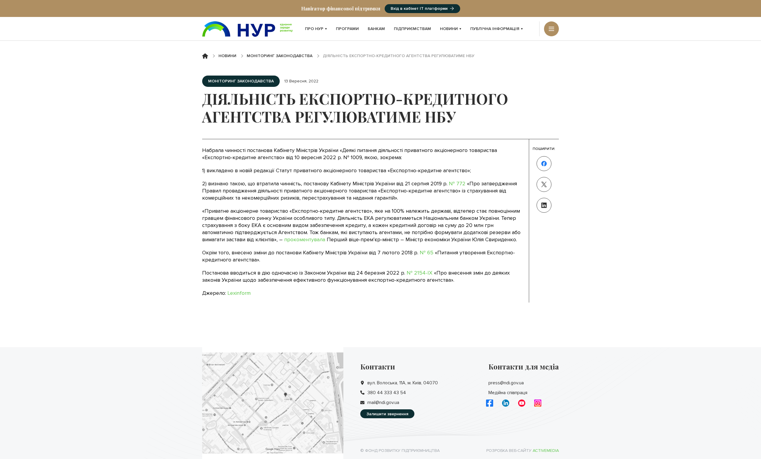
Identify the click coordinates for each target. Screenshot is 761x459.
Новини (449, 28)
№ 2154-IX (420, 273)
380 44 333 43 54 (386, 393)
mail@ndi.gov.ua (383, 402)
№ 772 (457, 183)
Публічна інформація (494, 28)
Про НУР (314, 28)
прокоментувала (304, 239)
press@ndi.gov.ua (506, 383)
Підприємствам (412, 28)
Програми (347, 28)
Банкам (376, 28)
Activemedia (546, 450)
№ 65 (426, 252)
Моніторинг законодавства (279, 55)
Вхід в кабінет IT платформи (419, 8)
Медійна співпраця (507, 393)
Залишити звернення (387, 413)
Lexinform (239, 293)
